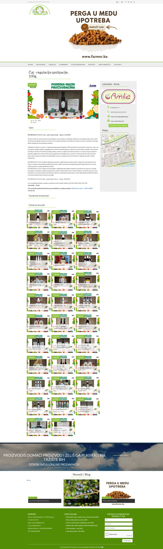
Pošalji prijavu (127, 540)
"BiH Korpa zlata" (77, 188)
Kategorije (40, 64)
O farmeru (63, 64)
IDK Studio (98, 547)
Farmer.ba (132, 166)
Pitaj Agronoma (78, 64)
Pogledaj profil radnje (118, 125)
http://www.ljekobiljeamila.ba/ (119, 116)
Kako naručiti (105, 64)
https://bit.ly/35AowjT (117, 121)
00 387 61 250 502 (43, 2)
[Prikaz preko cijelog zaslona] (103, 142)
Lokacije (52, 64)
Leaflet (126, 166)
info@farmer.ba (32, 2)
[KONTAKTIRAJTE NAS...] (121, 450)
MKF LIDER (88, 188)
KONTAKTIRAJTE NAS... (120, 455)
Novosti (91, 64)
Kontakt (118, 64)
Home (30, 64)
